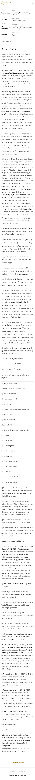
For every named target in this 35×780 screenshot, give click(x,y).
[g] (14, 159)
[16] (23, 249)
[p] (27, 348)
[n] (7, 317)
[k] (11, 243)
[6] (32, 108)
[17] (10, 263)
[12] (21, 239)
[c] (32, 70)
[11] (32, 206)
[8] (9, 148)
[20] (30, 325)
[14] (30, 239)
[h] (8, 167)
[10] (6, 206)
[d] (16, 94)
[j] (1, 613)
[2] (22, 94)
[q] (2, 351)
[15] (17, 243)
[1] (17, 76)
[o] (20, 317)
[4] (28, 103)
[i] (9, 195)
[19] (31, 322)
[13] (23, 239)
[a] (2, 488)
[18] (6, 271)
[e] (17, 136)
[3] (27, 100)
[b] (2, 501)
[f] (7, 159)
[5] (16, 108)
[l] (17, 290)
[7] (6, 114)
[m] (32, 314)
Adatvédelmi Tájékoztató (17, 772)
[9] (20, 200)
